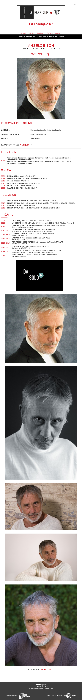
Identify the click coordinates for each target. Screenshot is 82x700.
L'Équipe (31, 33)
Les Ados (39, 36)
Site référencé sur (12, 695)
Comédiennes (30, 36)
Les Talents (41, 33)
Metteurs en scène (48, 36)
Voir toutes (39, 670)
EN (75, 4)
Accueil (23, 33)
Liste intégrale (59, 36)
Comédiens (21, 36)
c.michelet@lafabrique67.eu (41, 688)
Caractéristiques (15, 145)
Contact (36, 54)
